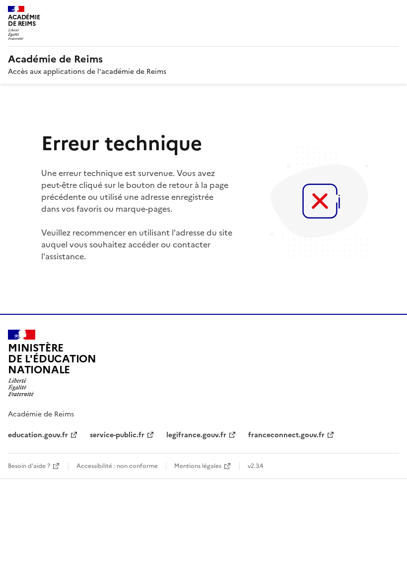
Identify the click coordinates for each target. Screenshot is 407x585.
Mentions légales (197, 466)
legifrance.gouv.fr (196, 435)
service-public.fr (117, 435)
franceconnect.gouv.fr (286, 435)
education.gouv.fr (38, 435)
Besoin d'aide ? (29, 466)
